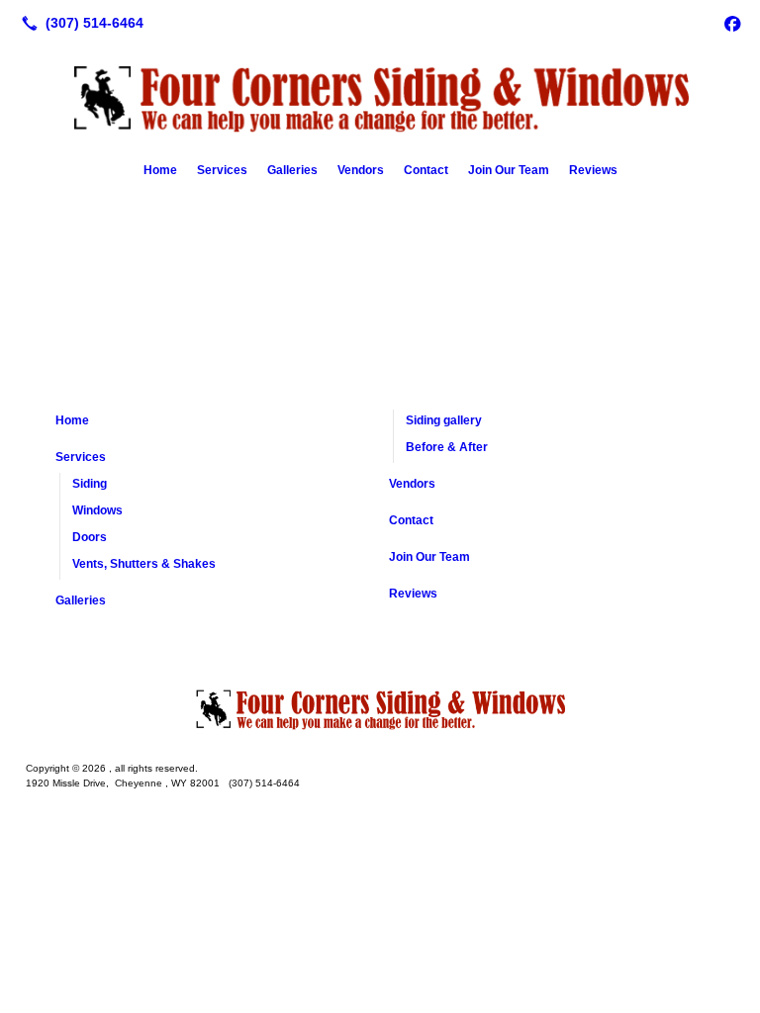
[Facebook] (732, 23)
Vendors (360, 170)
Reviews (593, 170)
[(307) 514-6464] (78, 23)
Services (222, 170)
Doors (89, 537)
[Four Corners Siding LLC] (380, 707)
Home (160, 170)
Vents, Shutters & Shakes (144, 564)
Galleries (292, 170)
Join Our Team (508, 170)
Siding (89, 484)
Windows (97, 510)
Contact (426, 170)
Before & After (447, 447)
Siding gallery (444, 420)
